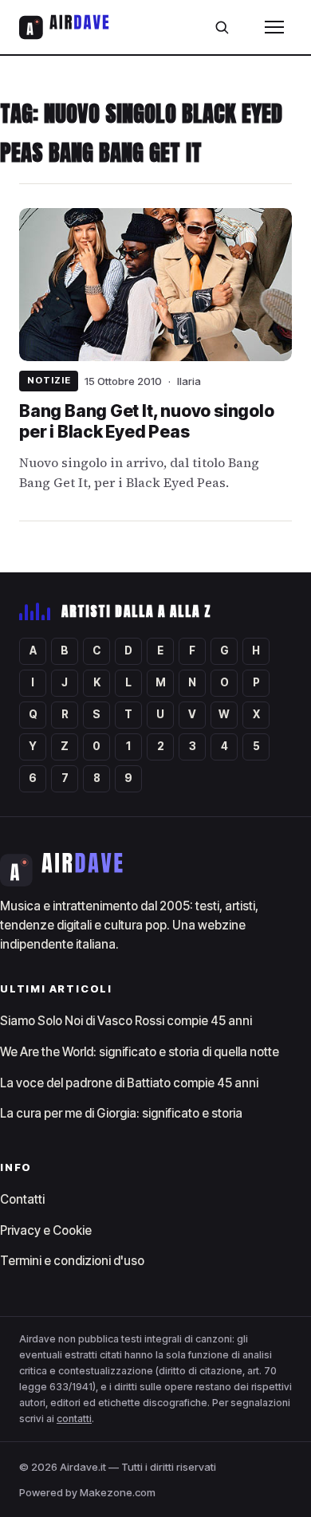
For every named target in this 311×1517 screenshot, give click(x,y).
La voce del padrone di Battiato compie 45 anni (129, 1083)
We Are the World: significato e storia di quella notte (139, 1051)
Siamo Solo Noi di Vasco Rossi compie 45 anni (126, 1020)
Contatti (22, 1199)
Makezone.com (118, 1492)
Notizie (48, 380)
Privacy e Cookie (46, 1230)
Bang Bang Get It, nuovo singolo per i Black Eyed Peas (146, 421)
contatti (74, 1419)
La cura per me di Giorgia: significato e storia (121, 1113)
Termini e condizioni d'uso (72, 1260)
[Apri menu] (274, 27)
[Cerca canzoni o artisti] (222, 27)
